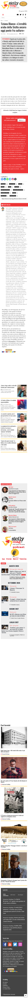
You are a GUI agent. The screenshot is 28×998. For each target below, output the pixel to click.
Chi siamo (5, 982)
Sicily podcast (12, 505)
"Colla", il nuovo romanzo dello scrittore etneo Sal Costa (7, 391)
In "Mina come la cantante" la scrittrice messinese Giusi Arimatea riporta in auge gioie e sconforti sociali (8, 407)
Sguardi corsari (12, 497)
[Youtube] (18, 14)
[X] (15, 179)
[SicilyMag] (10, 9)
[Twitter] (20, 14)
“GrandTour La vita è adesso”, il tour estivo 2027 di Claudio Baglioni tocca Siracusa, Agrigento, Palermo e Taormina (13, 630)
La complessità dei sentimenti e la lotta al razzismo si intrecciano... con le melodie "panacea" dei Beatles (8, 429)
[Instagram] (23, 14)
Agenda (3, 563)
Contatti (5, 984)
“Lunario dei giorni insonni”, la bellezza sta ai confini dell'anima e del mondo (8, 443)
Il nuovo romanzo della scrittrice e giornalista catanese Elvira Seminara (8, 449)
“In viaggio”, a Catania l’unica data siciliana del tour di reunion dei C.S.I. (14, 600)
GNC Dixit (11, 487)
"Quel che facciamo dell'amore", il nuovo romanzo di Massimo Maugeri (8, 436)
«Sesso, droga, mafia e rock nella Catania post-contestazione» (9, 386)
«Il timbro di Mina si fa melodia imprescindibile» (8, 401)
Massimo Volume (13, 515)
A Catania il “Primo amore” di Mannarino (17, 589)
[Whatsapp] (7, 179)
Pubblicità (5, 985)
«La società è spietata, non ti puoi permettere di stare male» (8, 415)
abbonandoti (11, 341)
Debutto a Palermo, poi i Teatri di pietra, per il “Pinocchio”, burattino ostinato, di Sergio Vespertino (14, 573)
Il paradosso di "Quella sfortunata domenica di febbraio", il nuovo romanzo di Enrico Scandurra (8, 421)
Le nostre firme (6, 988)
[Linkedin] (5, 179)
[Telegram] (10, 179)
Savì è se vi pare (12, 526)
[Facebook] (25, 14)
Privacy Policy (6, 987)
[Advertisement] (14, 79)
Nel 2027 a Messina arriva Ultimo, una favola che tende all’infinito (18, 615)
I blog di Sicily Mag (6, 484)
